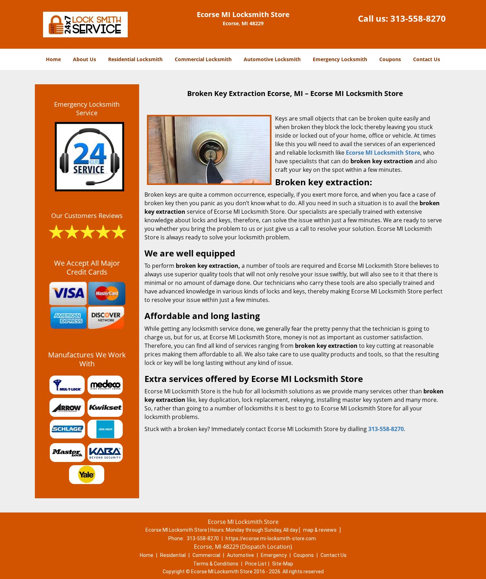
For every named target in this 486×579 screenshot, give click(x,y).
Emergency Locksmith (340, 59)
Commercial (206, 555)
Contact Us (426, 59)
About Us (84, 59)
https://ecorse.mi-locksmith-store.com (271, 538)
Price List (255, 564)
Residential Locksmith (135, 59)
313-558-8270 (418, 18)
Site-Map (282, 564)
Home (53, 59)
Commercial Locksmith (203, 59)
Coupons (390, 59)
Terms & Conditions (215, 564)
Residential (173, 555)
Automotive (240, 555)
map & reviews (320, 530)
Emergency (274, 555)
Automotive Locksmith (272, 59)
